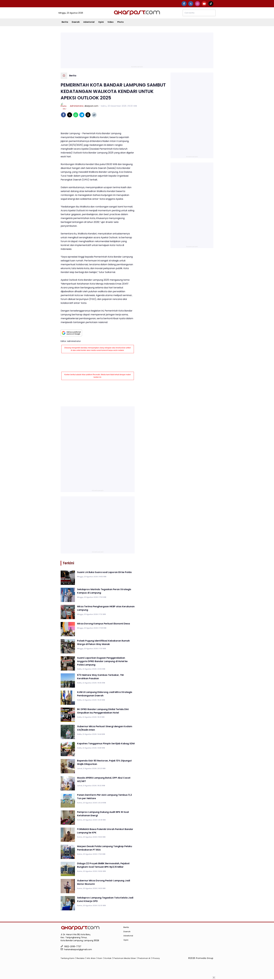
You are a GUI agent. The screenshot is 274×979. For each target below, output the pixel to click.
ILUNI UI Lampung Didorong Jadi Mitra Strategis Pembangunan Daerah (104, 693)
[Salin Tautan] (94, 114)
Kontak (108, 958)
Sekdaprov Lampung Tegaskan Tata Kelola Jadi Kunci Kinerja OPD (105, 899)
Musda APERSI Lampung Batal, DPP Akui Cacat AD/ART (103, 779)
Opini (101, 22)
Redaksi (81, 958)
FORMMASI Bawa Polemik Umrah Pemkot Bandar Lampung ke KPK (105, 831)
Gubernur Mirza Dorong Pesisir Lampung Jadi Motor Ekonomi (103, 882)
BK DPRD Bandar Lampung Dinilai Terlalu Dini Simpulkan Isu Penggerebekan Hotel (103, 711)
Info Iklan (91, 958)
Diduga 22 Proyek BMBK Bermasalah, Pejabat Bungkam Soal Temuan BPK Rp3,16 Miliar (103, 865)
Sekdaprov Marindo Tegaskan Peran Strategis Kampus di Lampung (104, 591)
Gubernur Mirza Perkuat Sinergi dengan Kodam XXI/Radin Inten (104, 728)
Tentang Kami (67, 958)
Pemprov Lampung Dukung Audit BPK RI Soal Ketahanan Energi (103, 813)
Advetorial (88, 22)
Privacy (156, 958)
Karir (100, 958)
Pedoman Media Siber (125, 958)
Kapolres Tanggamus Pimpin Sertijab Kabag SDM (106, 743)
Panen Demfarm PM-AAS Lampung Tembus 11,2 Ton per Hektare (104, 796)
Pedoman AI (144, 958)
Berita (65, 22)
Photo (120, 22)
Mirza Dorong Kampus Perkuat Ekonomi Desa (103, 623)
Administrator (76, 105)
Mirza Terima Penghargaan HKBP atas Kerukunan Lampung (106, 608)
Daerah (76, 22)
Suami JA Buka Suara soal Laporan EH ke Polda (104, 572)
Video (110, 22)
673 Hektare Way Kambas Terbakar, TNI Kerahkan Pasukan (100, 676)
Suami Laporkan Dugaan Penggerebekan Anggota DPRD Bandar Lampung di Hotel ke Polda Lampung (102, 661)
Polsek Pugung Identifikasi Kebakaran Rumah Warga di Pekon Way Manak (103, 642)
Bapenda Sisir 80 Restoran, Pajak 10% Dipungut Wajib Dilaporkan (104, 762)
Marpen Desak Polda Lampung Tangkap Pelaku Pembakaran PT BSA (104, 848)
